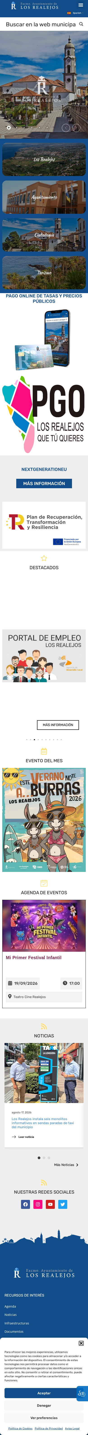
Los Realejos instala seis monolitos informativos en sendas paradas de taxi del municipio (43, 1123)
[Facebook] (25, 1204)
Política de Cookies (20, 1428)
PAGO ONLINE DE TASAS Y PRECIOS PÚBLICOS (44, 298)
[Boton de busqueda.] (81, 24)
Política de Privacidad (49, 1428)
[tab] (9, 128)
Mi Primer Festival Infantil (34, 957)
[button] (81, 1343)
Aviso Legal (72, 1428)
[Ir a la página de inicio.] (34, 5)
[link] (44, 656)
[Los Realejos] (44, 159)
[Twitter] (62, 1204)
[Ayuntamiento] (44, 197)
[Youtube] (50, 1204)
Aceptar (44, 1393)
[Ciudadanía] (44, 235)
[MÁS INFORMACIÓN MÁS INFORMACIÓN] (44, 525)
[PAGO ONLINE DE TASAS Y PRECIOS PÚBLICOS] (44, 339)
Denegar (44, 1406)
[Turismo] (44, 272)
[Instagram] (37, 1204)
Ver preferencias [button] (44, 1418)
